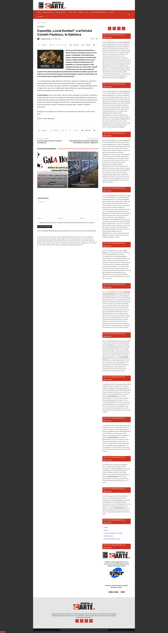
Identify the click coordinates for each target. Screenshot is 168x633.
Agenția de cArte (47, 38)
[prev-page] (38, 191)
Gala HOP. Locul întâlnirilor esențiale (52, 186)
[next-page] (41, 191)
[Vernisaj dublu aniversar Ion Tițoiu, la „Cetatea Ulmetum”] (83, 170)
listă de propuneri (113, 396)
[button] (129, 14)
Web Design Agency (98, 629)
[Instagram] (114, 28)
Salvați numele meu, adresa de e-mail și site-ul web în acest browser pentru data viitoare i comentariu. (67, 222)
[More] (94, 45)
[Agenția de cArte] (38, 39)
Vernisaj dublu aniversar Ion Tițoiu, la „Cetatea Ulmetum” (83, 185)
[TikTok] (119, 28)
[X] (123, 28)
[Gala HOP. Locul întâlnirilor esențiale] (52, 170)
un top (125, 42)
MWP (106, 629)
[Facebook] (109, 28)
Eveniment (43, 22)
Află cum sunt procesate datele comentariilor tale (82, 231)
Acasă (38, 22)
